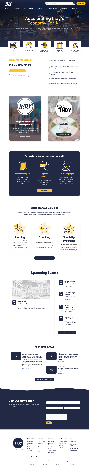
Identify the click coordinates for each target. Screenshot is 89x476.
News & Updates (41, 441)
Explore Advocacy (44, 190)
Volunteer (61, 447)
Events (6, 8)
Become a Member (63, 441)
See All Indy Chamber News (44, 379)
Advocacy (40, 8)
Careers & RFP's (51, 441)
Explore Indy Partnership (25, 136)
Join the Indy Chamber (17, 70)
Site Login (29, 450)
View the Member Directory (19, 75)
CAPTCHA (48, 413)
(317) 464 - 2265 (57, 464)
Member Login (30, 448)
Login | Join (81, 3)
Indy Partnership (28, 8)
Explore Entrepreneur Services (44, 258)
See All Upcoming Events (67, 332)
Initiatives (64, 8)
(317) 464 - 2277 (44, 464)
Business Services (52, 8)
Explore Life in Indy (64, 134)
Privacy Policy (51, 452)
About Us (74, 8)
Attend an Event (62, 443)
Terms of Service (52, 450)
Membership (16, 8)
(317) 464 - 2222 (31, 464)
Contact (50, 448)
